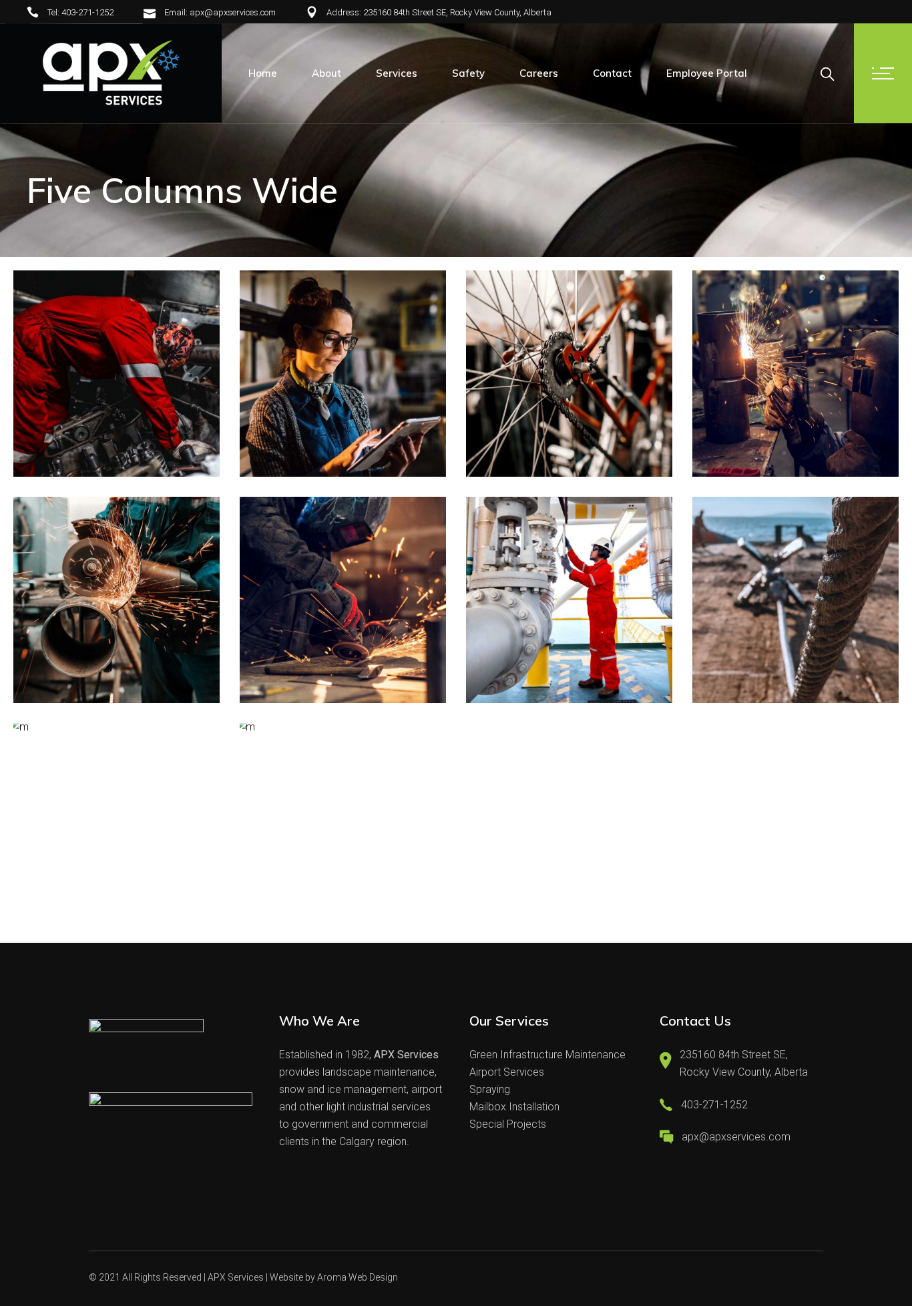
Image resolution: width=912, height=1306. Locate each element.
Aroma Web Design (357, 1277)
